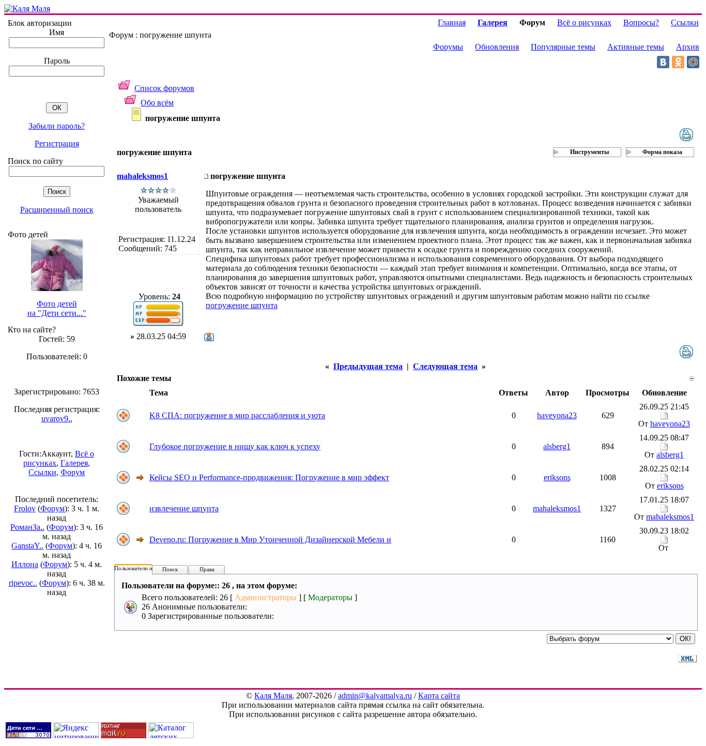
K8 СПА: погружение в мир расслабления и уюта (237, 415)
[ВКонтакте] (663, 62)
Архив (687, 46)
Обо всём (157, 102)
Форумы (448, 46)
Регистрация (57, 143)
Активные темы (635, 46)
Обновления (497, 46)
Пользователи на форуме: (145, 568)
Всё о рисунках (584, 22)
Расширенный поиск (57, 209)
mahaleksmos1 (142, 176)
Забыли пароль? (56, 125)
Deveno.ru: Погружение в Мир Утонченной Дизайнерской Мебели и (270, 539)
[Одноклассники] (678, 62)
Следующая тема (445, 366)
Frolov (25, 508)
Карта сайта (439, 695)
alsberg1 (557, 446)
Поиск (170, 569)
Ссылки (42, 472)
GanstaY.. (27, 545)
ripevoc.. (23, 582)
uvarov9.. (56, 418)
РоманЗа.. (27, 527)
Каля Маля (273, 695)
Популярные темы (563, 46)
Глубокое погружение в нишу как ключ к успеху (234, 446)
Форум (72, 472)
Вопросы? (641, 22)
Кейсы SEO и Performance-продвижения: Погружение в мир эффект (269, 477)
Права (206, 569)
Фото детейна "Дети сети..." (56, 308)
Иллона (24, 564)
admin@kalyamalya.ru (375, 695)
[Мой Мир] (693, 62)
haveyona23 (557, 415)
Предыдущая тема (368, 366)
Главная (452, 22)
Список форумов (164, 88)
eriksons (557, 477)
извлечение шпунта (184, 508)
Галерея (74, 463)
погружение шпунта (242, 305)
